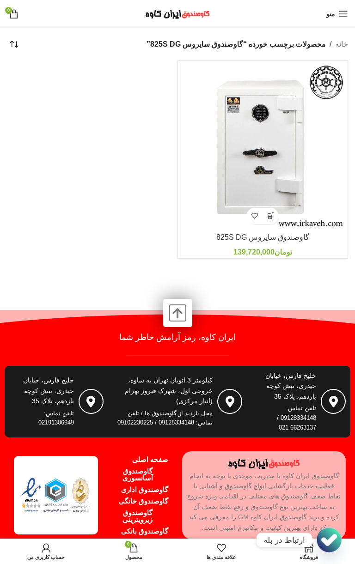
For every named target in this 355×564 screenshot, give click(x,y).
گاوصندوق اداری (144, 489)
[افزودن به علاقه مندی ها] (254, 216)
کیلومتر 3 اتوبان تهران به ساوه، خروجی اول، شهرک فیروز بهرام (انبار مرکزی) (169, 390)
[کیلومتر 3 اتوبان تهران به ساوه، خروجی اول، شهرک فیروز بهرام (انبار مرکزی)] (229, 401)
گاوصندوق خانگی (143, 501)
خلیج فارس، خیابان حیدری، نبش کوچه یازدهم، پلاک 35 (290, 386)
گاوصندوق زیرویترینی (137, 516)
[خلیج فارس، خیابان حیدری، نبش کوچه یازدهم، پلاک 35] (333, 401)
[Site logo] (177, 13)
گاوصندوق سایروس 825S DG (262, 237)
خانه (341, 44)
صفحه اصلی (150, 459)
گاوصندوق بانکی (144, 531)
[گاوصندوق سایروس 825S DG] (263, 146)
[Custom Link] (329, 540)
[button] (271, 216)
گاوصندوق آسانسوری (137, 474)
